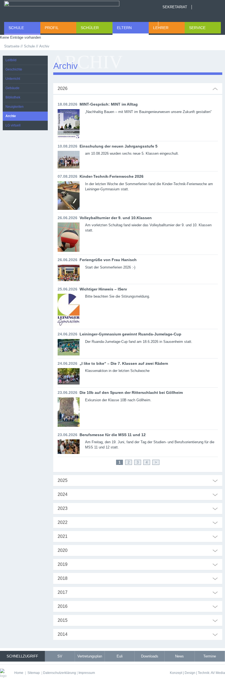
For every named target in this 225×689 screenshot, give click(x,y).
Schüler (90, 28)
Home (199, 7)
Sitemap (33, 672)
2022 (63, 522)
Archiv (10, 116)
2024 (63, 494)
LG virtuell (13, 125)
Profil (52, 28)
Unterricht (12, 79)
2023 (63, 508)
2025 (63, 480)
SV (59, 656)
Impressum (86, 672)
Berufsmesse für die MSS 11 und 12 (113, 435)
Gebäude (12, 88)
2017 (63, 592)
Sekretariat (174, 7)
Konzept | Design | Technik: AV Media (197, 672)
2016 (63, 606)
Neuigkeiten (14, 107)
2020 (63, 550)
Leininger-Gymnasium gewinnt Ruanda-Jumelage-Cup (130, 334)
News (179, 656)
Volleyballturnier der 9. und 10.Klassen (116, 218)
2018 (63, 578)
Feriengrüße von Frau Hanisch (108, 260)
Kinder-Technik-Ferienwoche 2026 (112, 176)
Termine (209, 656)
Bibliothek (12, 97)
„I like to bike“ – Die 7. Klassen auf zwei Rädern (124, 363)
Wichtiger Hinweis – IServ (103, 289)
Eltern (124, 28)
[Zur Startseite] (61, 9)
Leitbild (10, 60)
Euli (120, 656)
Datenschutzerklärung (59, 672)
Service (197, 28)
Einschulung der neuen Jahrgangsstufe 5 (119, 146)
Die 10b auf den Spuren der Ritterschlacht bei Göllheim (131, 392)
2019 (63, 564)
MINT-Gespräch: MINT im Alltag (109, 104)
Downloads (149, 656)
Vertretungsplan (89, 656)
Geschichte (13, 69)
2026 (63, 88)
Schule (16, 28)
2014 (63, 634)
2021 (63, 536)
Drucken (165, 23)
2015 (63, 620)
